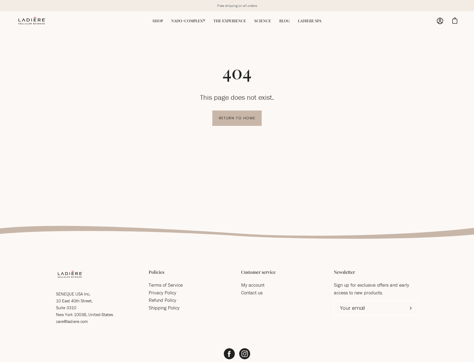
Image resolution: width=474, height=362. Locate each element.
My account (252, 285)
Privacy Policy (162, 292)
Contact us (252, 292)
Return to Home (237, 118)
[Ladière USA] (31, 20)
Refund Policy (162, 300)
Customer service (258, 272)
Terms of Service (166, 285)
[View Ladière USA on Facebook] (229, 353)
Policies (156, 272)
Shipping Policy (164, 308)
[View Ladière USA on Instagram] (244, 353)
